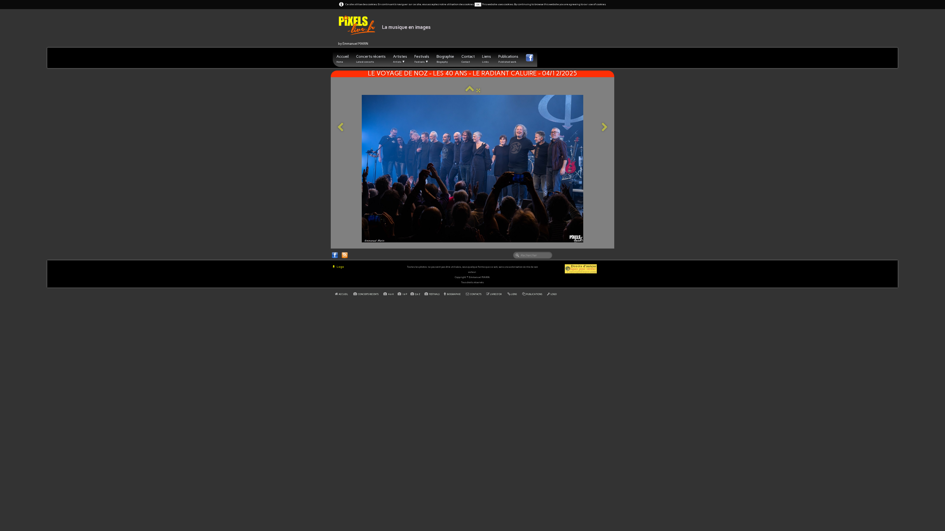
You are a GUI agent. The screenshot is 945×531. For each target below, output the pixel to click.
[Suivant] (604, 127)
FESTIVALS (434, 294)
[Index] (469, 90)
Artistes (400, 58)
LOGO (554, 294)
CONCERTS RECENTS (368, 294)
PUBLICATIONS (534, 294)
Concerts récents (371, 58)
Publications (508, 58)
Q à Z (418, 294)
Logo (340, 266)
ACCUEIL (343, 294)
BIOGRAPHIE (453, 294)
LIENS (514, 294)
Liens (486, 58)
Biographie (445, 58)
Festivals (421, 58)
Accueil (342, 58)
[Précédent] (340, 127)
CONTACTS (475, 294)
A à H (391, 294)
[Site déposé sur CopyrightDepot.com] (581, 268)
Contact (468, 58)
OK (477, 4)
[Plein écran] (478, 90)
